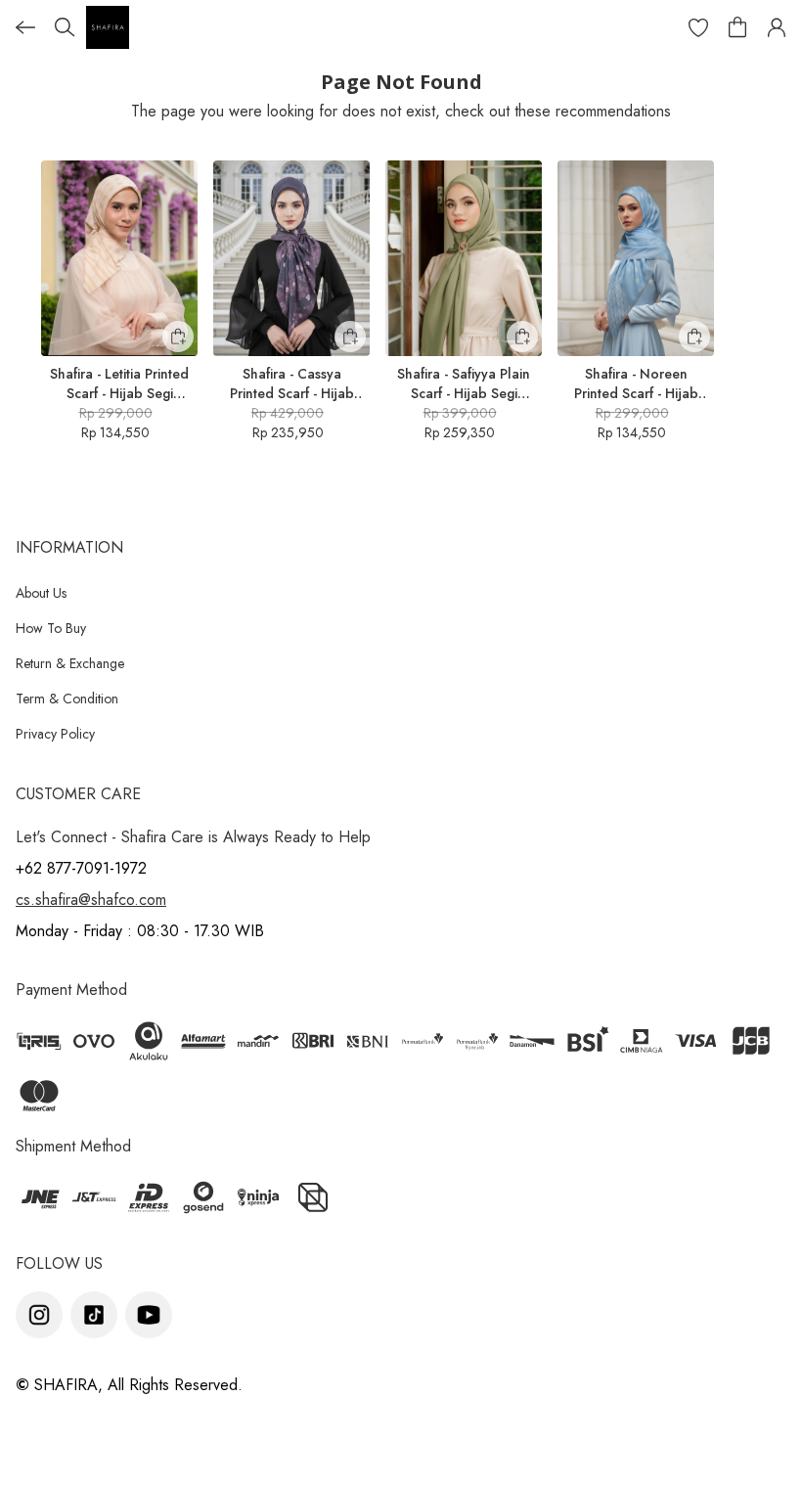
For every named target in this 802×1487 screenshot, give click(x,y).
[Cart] (737, 27)
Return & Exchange (70, 663)
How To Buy (51, 628)
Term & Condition (67, 698)
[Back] (25, 27)
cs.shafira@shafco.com (91, 899)
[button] (698, 27)
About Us (41, 593)
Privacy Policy (55, 734)
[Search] (64, 27)
